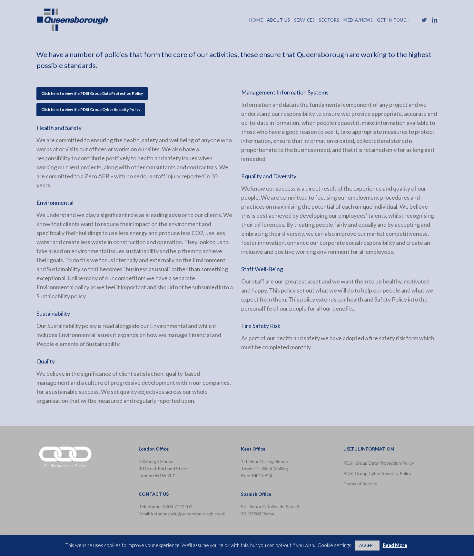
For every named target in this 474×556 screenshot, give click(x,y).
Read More (395, 545)
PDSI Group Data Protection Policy (378, 463)
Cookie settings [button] (334, 545)
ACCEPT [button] (367, 545)
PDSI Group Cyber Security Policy (377, 473)
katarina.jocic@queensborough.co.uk (188, 513)
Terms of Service (360, 483)
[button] (92, 93)
